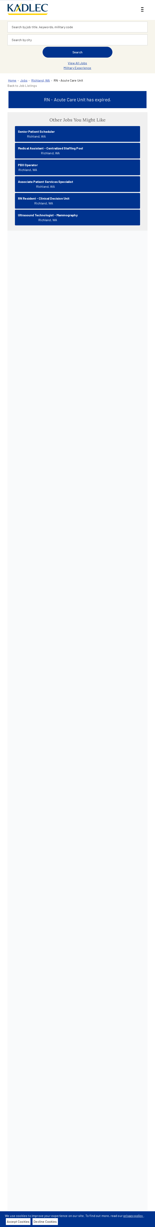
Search (77, 52)
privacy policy (133, 1216)
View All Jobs (77, 63)
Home (12, 80)
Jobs (23, 80)
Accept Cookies (18, 1221)
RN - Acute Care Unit (68, 80)
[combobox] (77, 27)
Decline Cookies (45, 1221)
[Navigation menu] (142, 6)
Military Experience (77, 68)
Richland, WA (40, 80)
